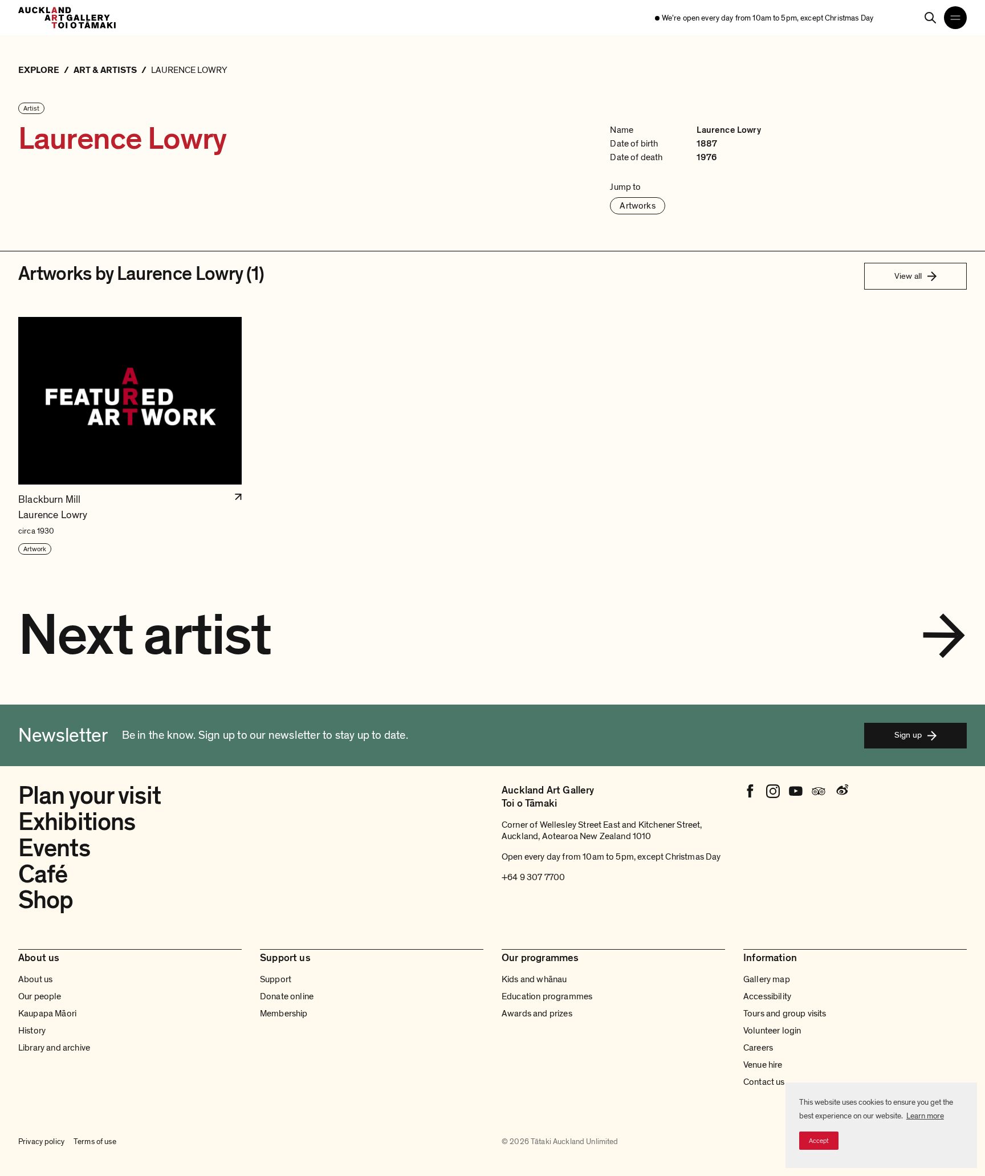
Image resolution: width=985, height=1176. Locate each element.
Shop (45, 900)
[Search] (930, 17)
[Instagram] (773, 791)
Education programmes (547, 996)
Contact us (764, 1082)
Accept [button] (819, 1140)
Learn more (925, 1115)
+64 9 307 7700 (533, 877)
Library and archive (54, 1047)
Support (275, 979)
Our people (40, 996)
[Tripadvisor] (818, 791)
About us (35, 979)
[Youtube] (796, 791)
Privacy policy (41, 1141)
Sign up (908, 734)
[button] (130, 436)
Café (42, 874)
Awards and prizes (537, 1013)
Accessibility (767, 996)
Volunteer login (772, 1030)
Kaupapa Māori (47, 1013)
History (32, 1030)
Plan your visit (89, 795)
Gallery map (766, 979)
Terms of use (95, 1141)
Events (54, 848)
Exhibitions (76, 822)
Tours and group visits (785, 1013)
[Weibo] (841, 791)
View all (908, 276)
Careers (758, 1047)
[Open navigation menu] (955, 17)
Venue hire (763, 1065)
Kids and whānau (534, 979)
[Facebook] (750, 791)
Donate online (287, 996)
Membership (284, 1013)
